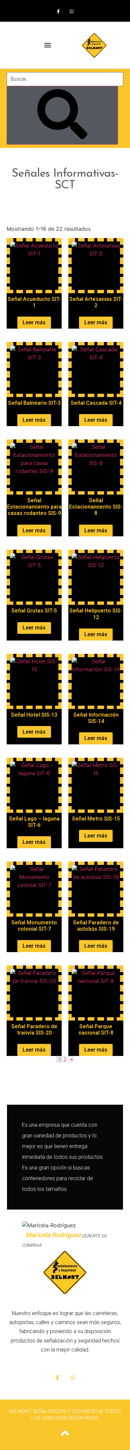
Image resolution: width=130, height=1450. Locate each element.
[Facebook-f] (58, 11)
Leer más (34, 322)
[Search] (62, 115)
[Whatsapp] (71, 11)
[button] (47, 45)
